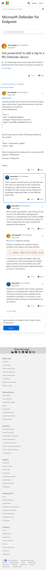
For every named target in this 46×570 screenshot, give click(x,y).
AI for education (7, 453)
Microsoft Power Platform (9, 476)
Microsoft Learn (7, 503)
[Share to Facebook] (16, 352)
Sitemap (5, 562)
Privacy (23, 562)
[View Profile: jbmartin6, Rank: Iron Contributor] (7, 177)
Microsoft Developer (8, 500)
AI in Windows (6, 379)
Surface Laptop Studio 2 (9, 368)
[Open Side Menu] (3, 3)
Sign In (41, 3)
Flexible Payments (7, 419)
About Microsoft (7, 533)
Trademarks (15, 564)
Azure (4, 496)
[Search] (28, 3)
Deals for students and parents (11, 449)
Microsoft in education (8, 429)
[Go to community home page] (7, 3)
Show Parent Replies (7, 87)
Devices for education (8, 432)
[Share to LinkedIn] (12, 352)
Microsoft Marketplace (8, 513)
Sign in (11, 328)
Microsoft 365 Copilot (8, 483)
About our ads (6, 566)
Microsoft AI (6, 463)
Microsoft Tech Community (9, 510)
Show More (7, 68)
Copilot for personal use (9, 375)
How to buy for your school (9, 443)
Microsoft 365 (6, 473)
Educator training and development (12, 446)
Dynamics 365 (6, 469)
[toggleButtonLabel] (42, 9)
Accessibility (6, 551)
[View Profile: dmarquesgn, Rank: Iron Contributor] (4, 46)
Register (34, 3)
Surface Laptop (6, 365)
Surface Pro (5, 361)
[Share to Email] (34, 352)
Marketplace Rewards (8, 517)
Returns (5, 405)
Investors (5, 544)
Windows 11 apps (7, 385)
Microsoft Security (7, 466)
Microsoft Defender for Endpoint (13, 9)
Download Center (7, 399)
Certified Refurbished (8, 412)
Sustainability (6, 554)
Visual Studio (6, 520)
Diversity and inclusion (8, 547)
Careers (5, 530)
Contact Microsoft (14, 562)
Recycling (31, 564)
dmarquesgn (12, 45)
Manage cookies (31, 562)
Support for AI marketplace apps (11, 507)
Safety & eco (23, 564)
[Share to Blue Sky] (26, 352)
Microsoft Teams (7, 480)
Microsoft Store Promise (9, 416)
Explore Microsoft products (9, 382)
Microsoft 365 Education (9, 439)
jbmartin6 (7, 98)
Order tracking (6, 409)
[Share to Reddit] (23, 352)
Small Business (6, 487)
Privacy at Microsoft (8, 540)
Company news (6, 537)
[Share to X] (19, 352)
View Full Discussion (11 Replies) (13, 84)
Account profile (6, 395)
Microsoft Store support (9, 402)
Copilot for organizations (9, 372)
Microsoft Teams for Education (10, 436)
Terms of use (6, 564)
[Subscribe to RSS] (30, 352)
